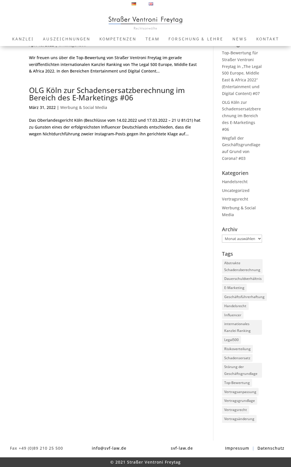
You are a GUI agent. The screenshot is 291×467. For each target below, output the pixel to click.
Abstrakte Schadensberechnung (242, 266)
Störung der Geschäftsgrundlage (240, 370)
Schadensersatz (237, 358)
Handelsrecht (235, 181)
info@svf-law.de (109, 448)
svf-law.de (182, 448)
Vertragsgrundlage (239, 400)
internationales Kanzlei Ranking (237, 327)
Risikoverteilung (237, 348)
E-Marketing (234, 287)
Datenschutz (270, 448)
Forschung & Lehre (196, 39)
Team (152, 39)
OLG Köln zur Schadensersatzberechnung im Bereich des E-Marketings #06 (107, 94)
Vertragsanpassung (240, 391)
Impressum (237, 448)
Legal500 (231, 339)
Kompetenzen (117, 39)
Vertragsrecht (235, 199)
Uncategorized (236, 190)
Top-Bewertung (237, 382)
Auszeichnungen (66, 39)
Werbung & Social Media (83, 107)
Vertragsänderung (239, 418)
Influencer (232, 315)
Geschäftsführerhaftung (244, 296)
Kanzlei (23, 39)
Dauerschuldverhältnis (243, 278)
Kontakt (267, 39)
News (239, 39)
